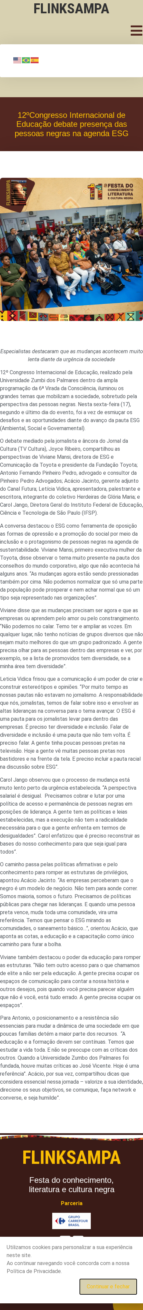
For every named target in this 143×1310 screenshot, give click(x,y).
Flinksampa (71, 8)
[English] (17, 60)
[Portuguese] (26, 60)
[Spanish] (35, 60)
